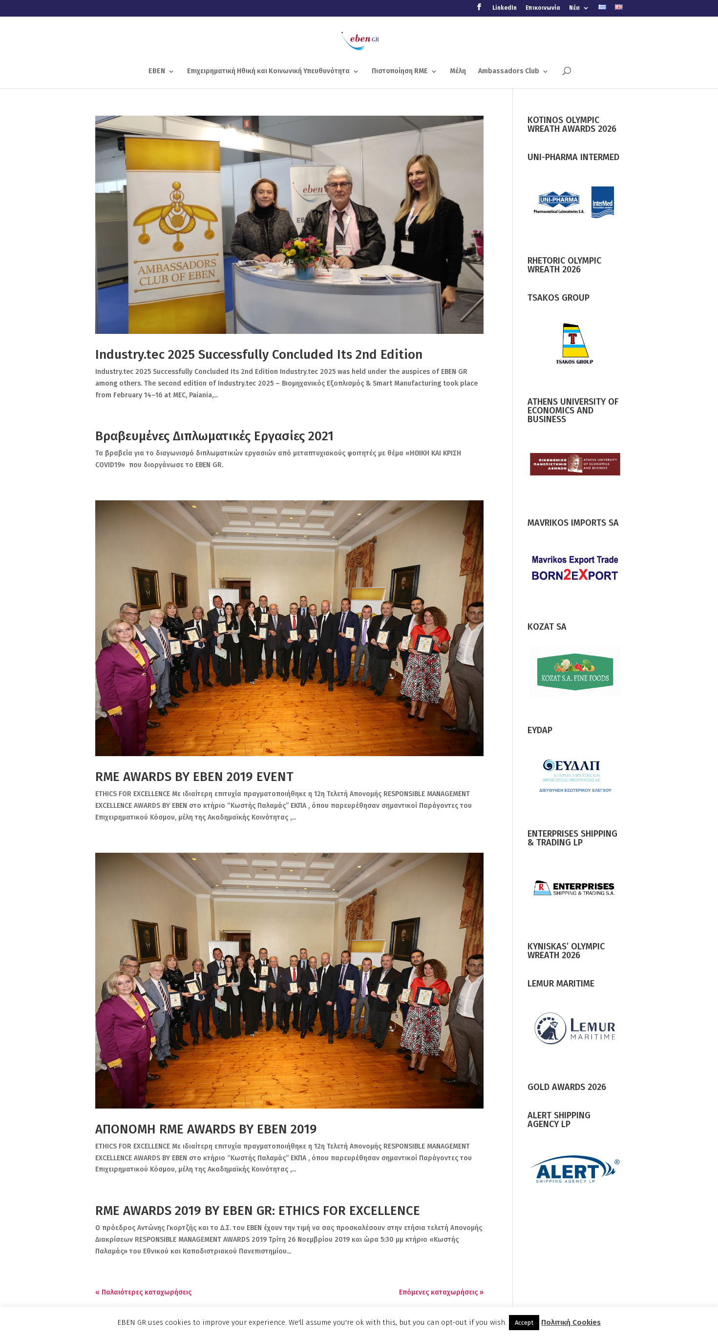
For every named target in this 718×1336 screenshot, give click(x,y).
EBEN (156, 71)
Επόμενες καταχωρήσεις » (441, 1292)
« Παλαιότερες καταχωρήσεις (143, 1292)
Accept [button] (524, 1322)
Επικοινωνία (543, 8)
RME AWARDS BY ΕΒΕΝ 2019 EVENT (194, 776)
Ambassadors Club (508, 71)
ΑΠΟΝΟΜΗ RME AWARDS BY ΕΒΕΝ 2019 (206, 1129)
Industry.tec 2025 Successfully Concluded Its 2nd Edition (258, 354)
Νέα (574, 8)
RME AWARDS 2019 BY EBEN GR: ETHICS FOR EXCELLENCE (257, 1210)
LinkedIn (504, 8)
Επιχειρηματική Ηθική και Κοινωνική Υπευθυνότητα (268, 71)
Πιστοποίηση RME (400, 71)
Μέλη (458, 71)
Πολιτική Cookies (571, 1322)
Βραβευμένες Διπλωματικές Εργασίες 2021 (214, 436)
